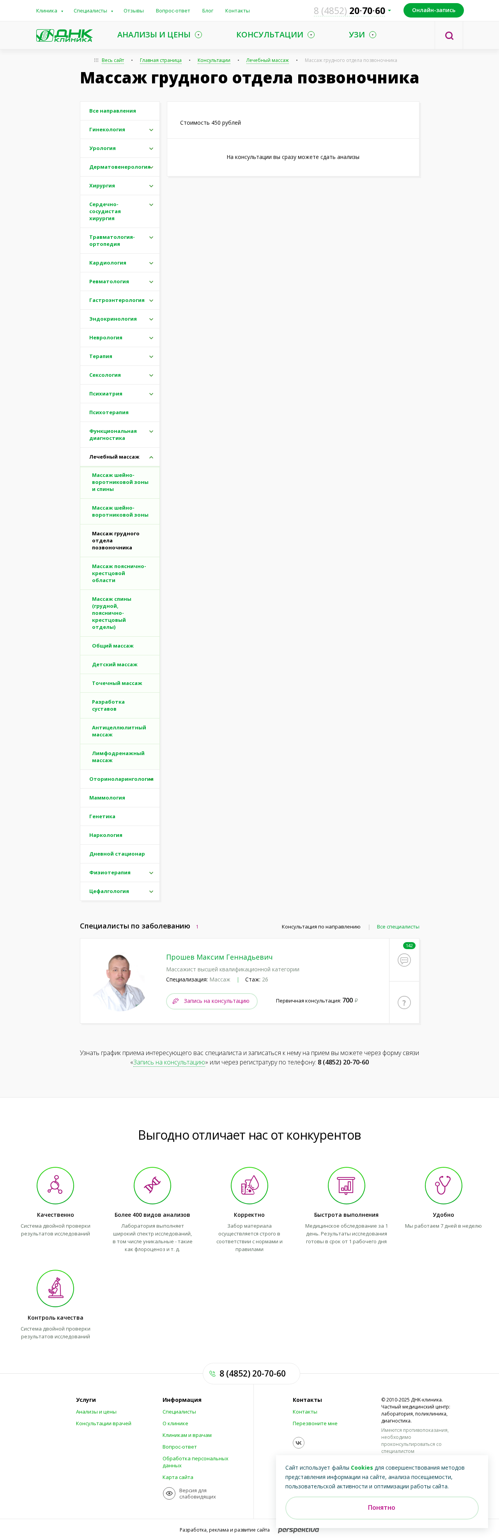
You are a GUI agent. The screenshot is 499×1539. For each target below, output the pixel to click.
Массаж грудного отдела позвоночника (116, 540)
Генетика (102, 816)
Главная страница (161, 60)
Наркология (105, 834)
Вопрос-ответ (173, 10)
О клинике (175, 1423)
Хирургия (102, 185)
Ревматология (109, 281)
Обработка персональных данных (195, 1462)
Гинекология (107, 129)
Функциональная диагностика (113, 434)
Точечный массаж (117, 683)
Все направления (112, 110)
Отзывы (134, 10)
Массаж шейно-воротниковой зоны (120, 511)
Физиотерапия (110, 872)
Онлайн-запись (433, 10)
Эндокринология (113, 318)
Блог (207, 10)
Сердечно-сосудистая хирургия (105, 211)
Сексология (105, 374)
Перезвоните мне (315, 1423)
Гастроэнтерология (117, 300)
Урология (102, 148)
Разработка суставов (108, 705)
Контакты (237, 10)
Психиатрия (105, 393)
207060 (349, 10)
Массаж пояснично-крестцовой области (119, 573)
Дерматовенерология (119, 166)
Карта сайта (178, 1477)
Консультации (214, 60)
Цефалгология (109, 891)
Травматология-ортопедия (112, 240)
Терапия (100, 356)
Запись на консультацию (217, 1000)
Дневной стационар (117, 853)
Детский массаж (115, 664)
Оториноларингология (121, 778)
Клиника (46, 10)
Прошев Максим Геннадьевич (219, 957)
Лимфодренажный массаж (118, 757)
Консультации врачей (103, 1423)
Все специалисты (398, 926)
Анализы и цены (96, 1411)
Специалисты (90, 10)
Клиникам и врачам (187, 1434)
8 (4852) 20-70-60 (343, 1062)
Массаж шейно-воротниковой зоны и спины (120, 481)
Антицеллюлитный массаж (119, 731)
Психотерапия (109, 412)
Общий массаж (113, 645)
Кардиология (107, 262)
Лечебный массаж (267, 60)
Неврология (105, 337)
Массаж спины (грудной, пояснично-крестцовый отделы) (111, 612)
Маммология (107, 797)
